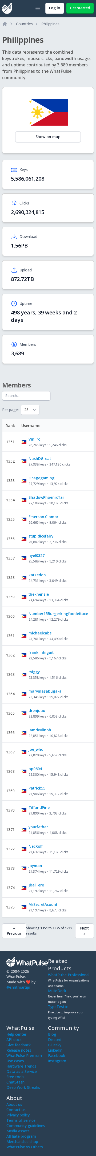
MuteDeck (57, 990)
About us (14, 1104)
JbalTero (36, 885)
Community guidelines (25, 1125)
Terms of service (20, 1120)
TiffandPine (39, 807)
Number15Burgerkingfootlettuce (58, 613)
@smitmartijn (18, 987)
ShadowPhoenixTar (46, 497)
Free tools (15, 1076)
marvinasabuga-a (45, 691)
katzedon (37, 574)
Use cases (15, 1060)
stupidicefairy (41, 536)
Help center (16, 1034)
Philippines (50, 23)
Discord (54, 1039)
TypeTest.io (58, 1006)
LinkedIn (55, 1050)
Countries (24, 23)
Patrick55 (37, 788)
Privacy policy (18, 1114)
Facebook (56, 1055)
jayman (35, 865)
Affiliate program (21, 1136)
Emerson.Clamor (43, 516)
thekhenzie (39, 594)
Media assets (18, 1130)
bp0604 (35, 768)
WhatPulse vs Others (24, 1146)
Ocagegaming (41, 477)
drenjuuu (37, 710)
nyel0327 (37, 555)
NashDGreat (40, 458)
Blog (52, 1034)
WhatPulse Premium (24, 1055)
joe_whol (37, 749)
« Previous (14, 930)
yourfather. (39, 826)
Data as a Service (21, 1071)
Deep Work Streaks (23, 1087)
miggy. (35, 671)
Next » (84, 930)
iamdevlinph (40, 729)
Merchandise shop (22, 1141)
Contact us (16, 1109)
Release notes (18, 1050)
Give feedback (18, 1044)
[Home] (4, 24)
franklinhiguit (41, 652)
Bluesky (54, 1044)
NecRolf (36, 846)
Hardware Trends (21, 1066)
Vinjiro (35, 439)
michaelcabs (40, 632)
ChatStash (15, 1082)
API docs (14, 1039)
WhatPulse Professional (68, 974)
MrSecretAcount (43, 904)
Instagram (57, 1060)
